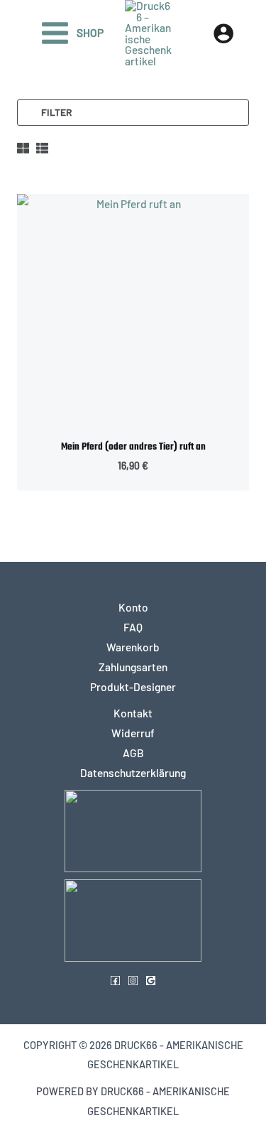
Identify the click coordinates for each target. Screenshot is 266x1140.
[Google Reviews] (150, 980)
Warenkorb (133, 646)
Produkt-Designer (133, 686)
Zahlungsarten (133, 666)
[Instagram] (133, 980)
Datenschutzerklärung (133, 772)
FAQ (133, 627)
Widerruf (133, 732)
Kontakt (133, 713)
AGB (133, 752)
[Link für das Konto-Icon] (223, 33)
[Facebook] (115, 980)
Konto (133, 607)
